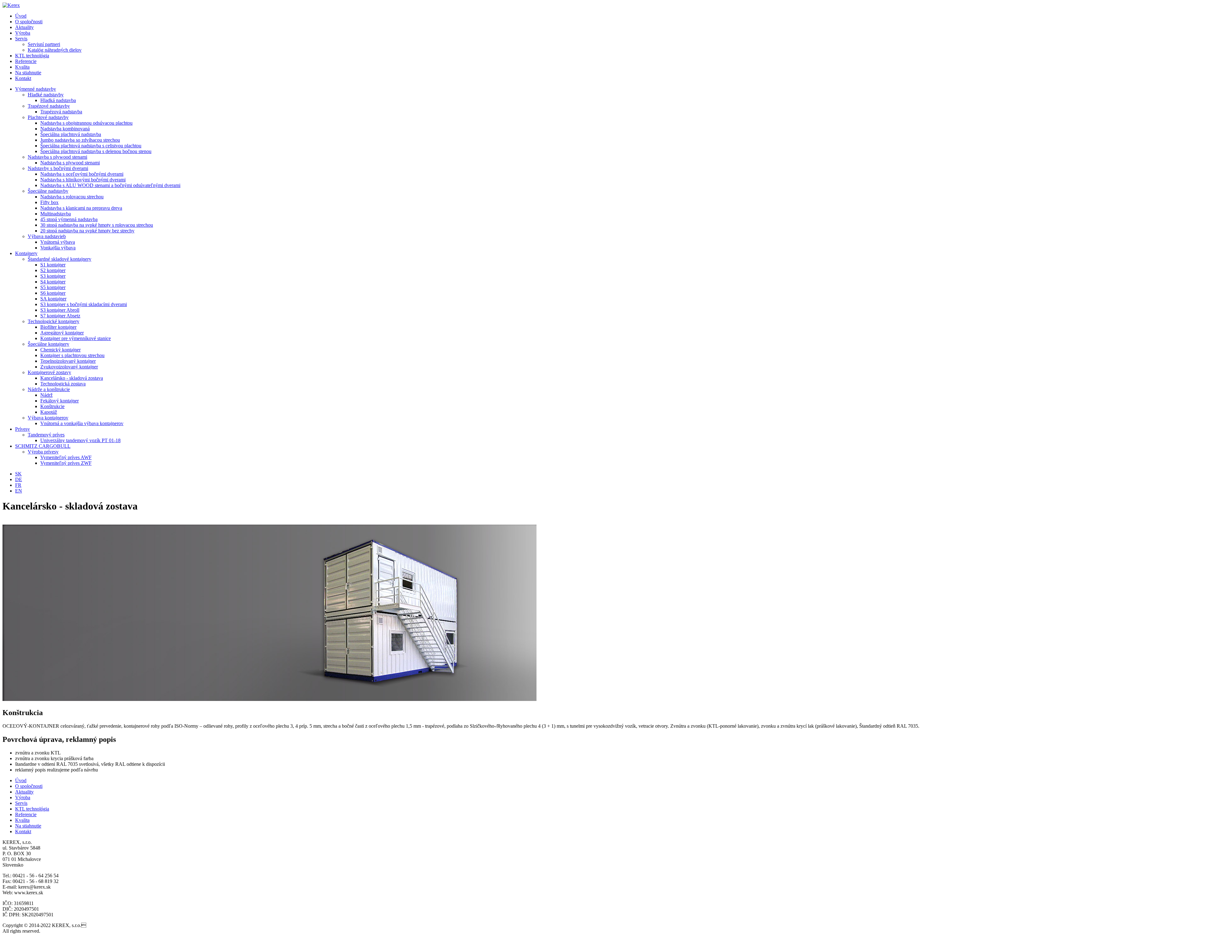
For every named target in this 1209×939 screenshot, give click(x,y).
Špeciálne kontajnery (48, 344)
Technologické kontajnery (53, 321)
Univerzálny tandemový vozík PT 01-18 (80, 440)
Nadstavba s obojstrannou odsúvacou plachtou (86, 123)
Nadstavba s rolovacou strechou (72, 196)
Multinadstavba (55, 213)
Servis (21, 38)
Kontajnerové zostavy (49, 372)
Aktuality (24, 27)
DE (18, 479)
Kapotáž (48, 412)
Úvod (20, 16)
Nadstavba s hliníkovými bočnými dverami (83, 179)
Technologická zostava (63, 383)
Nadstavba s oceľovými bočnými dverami (81, 174)
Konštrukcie (52, 406)
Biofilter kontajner (58, 327)
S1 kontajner (52, 264)
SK (18, 473)
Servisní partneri (44, 44)
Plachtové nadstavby (48, 117)
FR (18, 485)
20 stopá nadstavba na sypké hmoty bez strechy (87, 230)
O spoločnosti (29, 21)
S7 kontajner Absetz (60, 315)
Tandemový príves (46, 434)
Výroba (22, 33)
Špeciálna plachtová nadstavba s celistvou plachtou (90, 145)
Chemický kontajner (60, 349)
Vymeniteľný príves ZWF (66, 463)
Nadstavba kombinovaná (65, 128)
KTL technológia (32, 55)
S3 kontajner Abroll (59, 310)
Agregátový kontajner (62, 332)
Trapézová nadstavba (61, 111)
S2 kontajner (52, 270)
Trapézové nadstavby (49, 106)
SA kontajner (53, 298)
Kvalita (22, 67)
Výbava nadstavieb (47, 236)
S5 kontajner (52, 287)
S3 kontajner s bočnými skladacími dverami (83, 304)
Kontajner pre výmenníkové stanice (75, 338)
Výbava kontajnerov (48, 417)
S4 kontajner (52, 281)
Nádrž (46, 395)
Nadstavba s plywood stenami (57, 157)
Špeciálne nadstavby (48, 191)
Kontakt (23, 78)
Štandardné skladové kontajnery (59, 259)
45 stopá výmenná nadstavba (69, 219)
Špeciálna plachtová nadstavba (70, 134)
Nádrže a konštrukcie (49, 389)
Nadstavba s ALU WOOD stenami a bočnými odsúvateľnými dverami (110, 185)
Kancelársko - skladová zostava (71, 378)
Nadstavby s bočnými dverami (58, 168)
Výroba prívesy (43, 451)
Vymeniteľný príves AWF (66, 457)
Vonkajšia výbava (58, 247)
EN (18, 490)
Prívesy (22, 429)
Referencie (26, 61)
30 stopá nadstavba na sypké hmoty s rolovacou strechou (96, 225)
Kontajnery (26, 253)
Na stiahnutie (28, 72)
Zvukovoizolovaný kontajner (69, 366)
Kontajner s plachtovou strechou (72, 355)
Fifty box (49, 202)
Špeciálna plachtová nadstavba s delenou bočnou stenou (95, 151)
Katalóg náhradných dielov (55, 50)
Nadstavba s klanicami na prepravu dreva (81, 208)
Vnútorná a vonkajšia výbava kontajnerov (81, 423)
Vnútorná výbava (57, 242)
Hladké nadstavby (46, 94)
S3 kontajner (52, 276)
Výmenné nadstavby (35, 89)
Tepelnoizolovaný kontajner (68, 361)
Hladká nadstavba (58, 100)
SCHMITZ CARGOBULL (43, 446)
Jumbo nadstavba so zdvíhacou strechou (80, 140)
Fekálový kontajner (59, 400)
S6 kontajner (52, 293)
